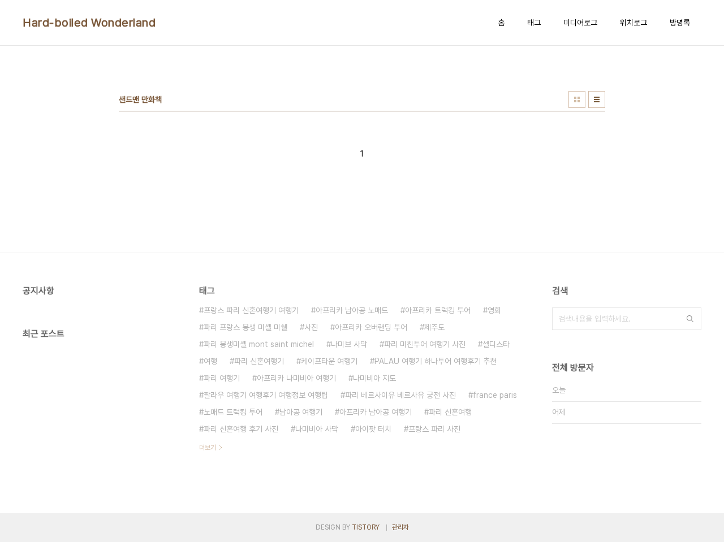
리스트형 (596, 99)
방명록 (680, 22)
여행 (210, 361)
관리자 (400, 527)
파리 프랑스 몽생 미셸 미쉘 (245, 327)
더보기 (207, 448)
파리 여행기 (222, 378)
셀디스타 (496, 344)
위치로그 (633, 22)
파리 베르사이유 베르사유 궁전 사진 (400, 395)
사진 (311, 327)
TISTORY (366, 527)
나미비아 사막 (316, 428)
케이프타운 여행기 (329, 361)
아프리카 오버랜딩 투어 (371, 327)
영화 (494, 310)
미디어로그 (580, 22)
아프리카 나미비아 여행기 (296, 378)
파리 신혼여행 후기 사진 (241, 428)
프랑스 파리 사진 (434, 428)
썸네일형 (576, 99)
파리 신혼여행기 (259, 361)
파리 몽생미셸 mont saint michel (259, 344)
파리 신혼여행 (450, 412)
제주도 (434, 327)
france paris (495, 395)
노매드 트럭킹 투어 (233, 412)
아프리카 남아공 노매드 (352, 310)
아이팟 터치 (373, 428)
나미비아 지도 (374, 378)
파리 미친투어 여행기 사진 (425, 344)
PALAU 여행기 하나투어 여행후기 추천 (435, 361)
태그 (534, 22)
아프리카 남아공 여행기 (375, 412)
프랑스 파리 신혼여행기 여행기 (251, 310)
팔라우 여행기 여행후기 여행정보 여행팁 (266, 395)
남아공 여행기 (300, 412)
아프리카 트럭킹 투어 (438, 310)
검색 (690, 318)
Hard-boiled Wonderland (89, 22)
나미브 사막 (349, 344)
